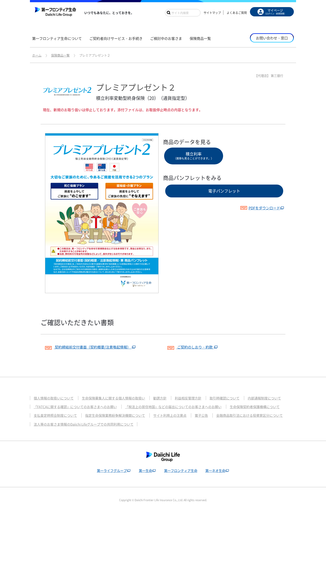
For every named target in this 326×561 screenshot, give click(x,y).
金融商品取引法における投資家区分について (249, 415)
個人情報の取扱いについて (54, 398)
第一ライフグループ (112, 470)
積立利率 (194, 155)
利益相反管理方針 (188, 398)
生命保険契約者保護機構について (255, 406)
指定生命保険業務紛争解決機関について (115, 415)
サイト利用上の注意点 (170, 415)
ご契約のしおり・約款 (195, 347)
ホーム (36, 55)
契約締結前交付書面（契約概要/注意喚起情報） (93, 347)
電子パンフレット (224, 191)
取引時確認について (225, 398)
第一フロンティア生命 (180, 470)
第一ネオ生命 (215, 470)
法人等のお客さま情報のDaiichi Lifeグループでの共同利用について (84, 424)
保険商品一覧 (60, 55)
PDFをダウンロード (264, 207)
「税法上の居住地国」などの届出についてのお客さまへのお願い (173, 406)
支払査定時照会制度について (55, 415)
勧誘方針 (160, 398)
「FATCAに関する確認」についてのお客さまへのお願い (75, 406)
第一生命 (145, 470)
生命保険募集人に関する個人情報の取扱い (113, 398)
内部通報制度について (264, 398)
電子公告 (201, 415)
